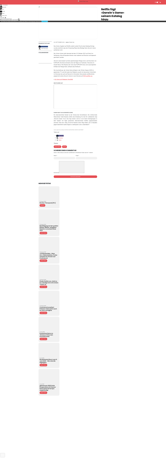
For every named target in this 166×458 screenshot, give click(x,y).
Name (55, 155)
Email (77, 155)
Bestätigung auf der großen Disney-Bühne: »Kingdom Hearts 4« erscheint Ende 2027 (49, 228)
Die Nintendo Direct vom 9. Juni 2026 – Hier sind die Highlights (48, 361)
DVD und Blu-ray (87, 76)
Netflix (64, 146)
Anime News (57, 146)
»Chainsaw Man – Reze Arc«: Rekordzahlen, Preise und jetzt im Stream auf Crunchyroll (48, 256)
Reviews (42, 205)
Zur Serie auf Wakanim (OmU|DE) (63, 79)
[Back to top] (162, 455)
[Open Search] (162, 2)
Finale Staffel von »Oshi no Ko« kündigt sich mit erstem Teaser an (49, 282)
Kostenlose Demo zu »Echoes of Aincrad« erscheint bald (46, 334)
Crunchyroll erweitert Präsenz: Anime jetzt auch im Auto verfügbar (48, 308)
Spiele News (43, 339)
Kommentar (56, 172)
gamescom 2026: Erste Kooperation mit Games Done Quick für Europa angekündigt (48, 388)
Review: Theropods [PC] (48, 203)
